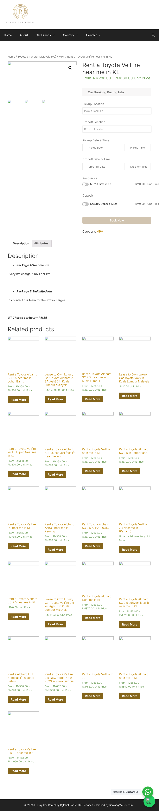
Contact (91, 35)
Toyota (22, 56)
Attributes (41, 243)
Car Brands (43, 35)
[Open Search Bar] (153, 35)
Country (68, 35)
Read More (18, 400)
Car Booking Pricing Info (105, 92)
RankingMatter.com (121, 805)
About (24, 35)
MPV (62, 56)
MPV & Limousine (124, 183)
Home (8, 35)
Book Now (117, 220)
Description (21, 243)
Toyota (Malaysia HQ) (42, 56)
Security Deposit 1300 (124, 203)
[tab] (21, 244)
